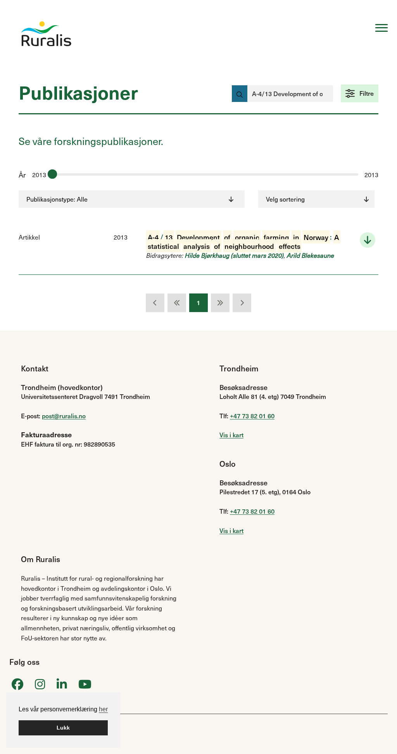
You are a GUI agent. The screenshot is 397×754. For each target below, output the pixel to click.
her (103, 709)
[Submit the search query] (239, 93)
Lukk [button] (63, 728)
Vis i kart (231, 434)
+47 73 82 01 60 (252, 415)
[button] (359, 93)
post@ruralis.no (64, 415)
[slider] (52, 174)
